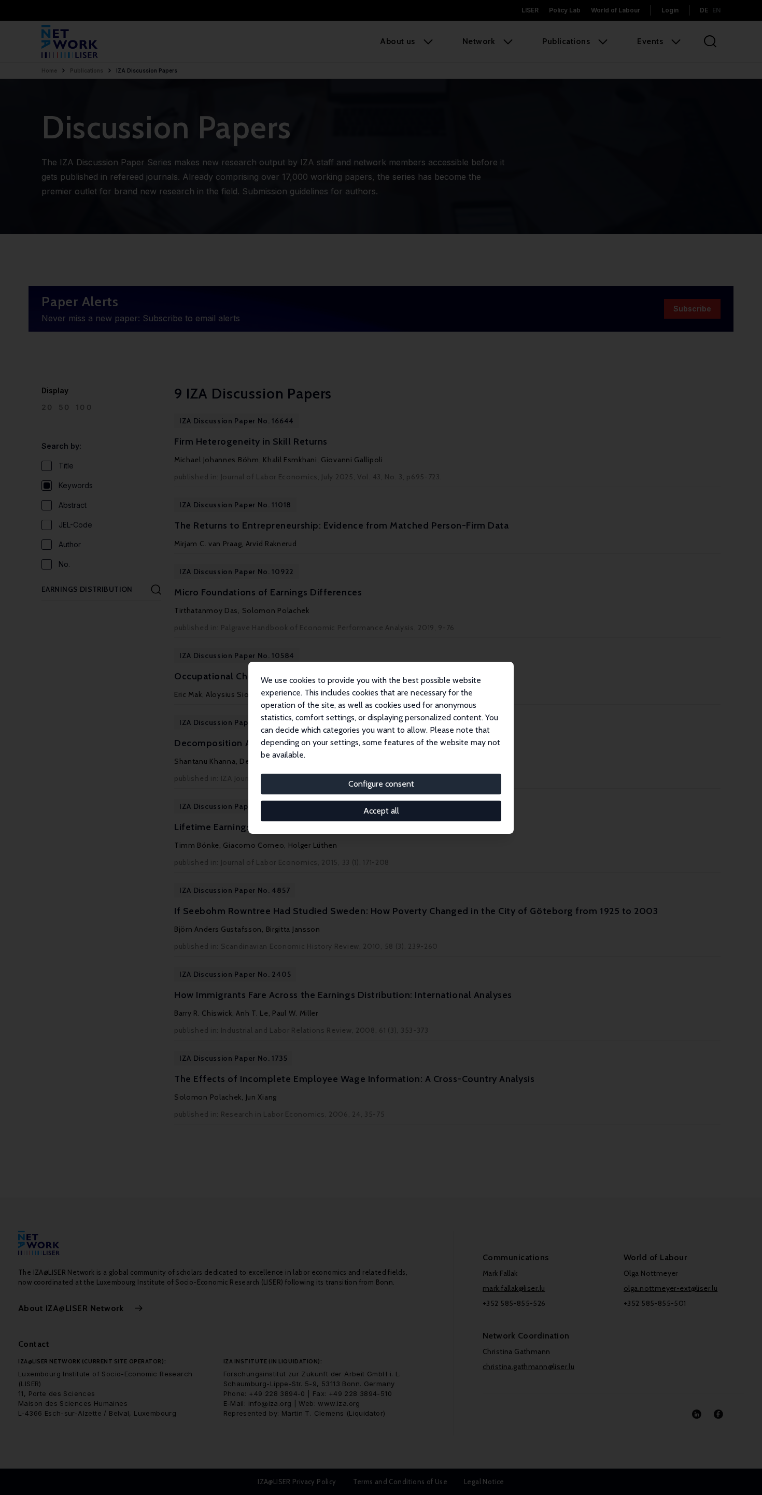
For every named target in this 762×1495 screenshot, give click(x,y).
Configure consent (381, 784)
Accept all (381, 811)
